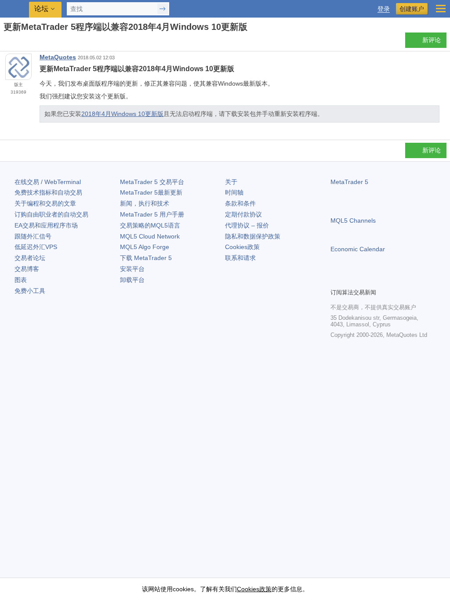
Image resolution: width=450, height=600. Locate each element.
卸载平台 (132, 279)
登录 (383, 9)
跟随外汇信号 (33, 236)
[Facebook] (335, 280)
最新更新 (151, 192)
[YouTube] (378, 280)
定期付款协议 (243, 214)
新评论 (431, 39)
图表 (21, 279)
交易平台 (152, 181)
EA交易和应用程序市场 (46, 225)
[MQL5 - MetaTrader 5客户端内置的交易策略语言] (15, 9)
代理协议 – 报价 (247, 225)
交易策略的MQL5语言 (150, 225)
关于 (231, 181)
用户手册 (152, 214)
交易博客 (27, 268)
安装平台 (132, 268)
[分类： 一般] (16, 42)
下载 (146, 257)
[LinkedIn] (392, 280)
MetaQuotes (58, 57)
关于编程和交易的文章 (45, 203)
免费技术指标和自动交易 (48, 192)
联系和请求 (240, 257)
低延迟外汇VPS (36, 246)
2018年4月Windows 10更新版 (122, 113)
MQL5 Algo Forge (144, 246)
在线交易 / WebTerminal (48, 181)
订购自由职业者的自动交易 (51, 214)
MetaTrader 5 (349, 181)
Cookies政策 (242, 246)
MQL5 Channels (353, 220)
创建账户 (411, 8)
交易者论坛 (30, 257)
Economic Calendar (357, 249)
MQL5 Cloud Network (150, 236)
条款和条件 (240, 203)
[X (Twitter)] (364, 280)
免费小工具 (30, 290)
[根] (6, 42)
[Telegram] (350, 280)
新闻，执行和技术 (144, 203)
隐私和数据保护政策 (252, 236)
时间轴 (234, 192)
